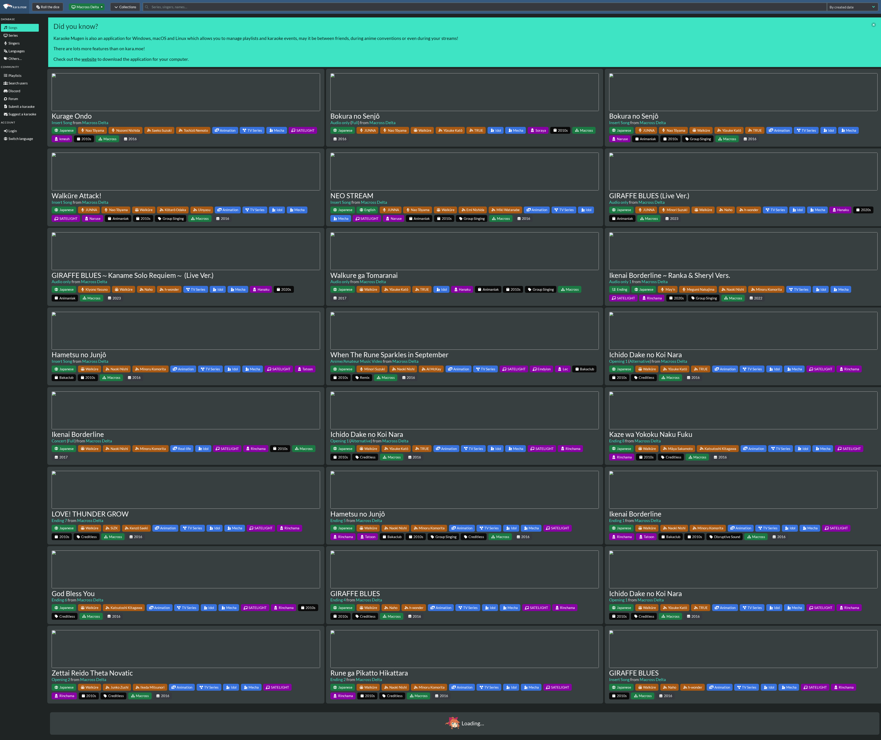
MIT (651, 734)
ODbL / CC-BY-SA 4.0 (715, 734)
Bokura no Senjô (355, 116)
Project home (318, 734)
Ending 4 (338, 599)
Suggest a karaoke (22, 114)
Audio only (340, 122)
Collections (127, 7)
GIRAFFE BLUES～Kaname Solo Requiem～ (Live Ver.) (133, 275)
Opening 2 (61, 679)
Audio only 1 (620, 281)
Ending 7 (59, 520)
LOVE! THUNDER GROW (90, 514)
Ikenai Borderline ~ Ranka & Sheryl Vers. (669, 275)
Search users (18, 83)
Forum (13, 99)
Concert (59, 440)
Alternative (639, 361)
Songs (12, 27)
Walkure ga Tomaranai (364, 275)
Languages (16, 51)
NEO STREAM (352, 195)
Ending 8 (617, 440)
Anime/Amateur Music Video (356, 361)
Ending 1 (617, 520)
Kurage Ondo (72, 116)
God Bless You (73, 593)
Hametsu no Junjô (79, 354)
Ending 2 (338, 679)
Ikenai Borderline (78, 434)
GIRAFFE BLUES (355, 593)
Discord (14, 91)
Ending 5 (338, 520)
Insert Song (62, 122)
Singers (14, 43)
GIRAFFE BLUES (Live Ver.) (649, 195)
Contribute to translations (285, 734)
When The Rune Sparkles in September (389, 354)
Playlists (15, 75)
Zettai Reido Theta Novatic (92, 673)
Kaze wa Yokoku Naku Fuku (650, 434)
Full (354, 122)
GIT (260, 734)
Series (13, 35)
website (89, 59)
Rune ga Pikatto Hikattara (369, 673)
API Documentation (240, 734)
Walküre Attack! (76, 195)
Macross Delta (95, 122)
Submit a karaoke (21, 106)
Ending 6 (59, 599)
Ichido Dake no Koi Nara (645, 354)
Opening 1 (618, 361)
